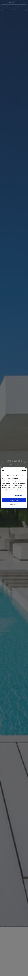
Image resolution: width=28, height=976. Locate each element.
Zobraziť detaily (19, 495)
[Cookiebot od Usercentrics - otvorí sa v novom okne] (20, 470)
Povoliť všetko (14, 500)
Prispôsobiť (13, 504)
